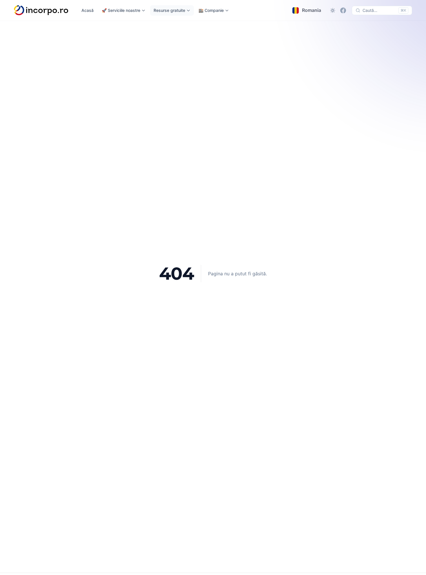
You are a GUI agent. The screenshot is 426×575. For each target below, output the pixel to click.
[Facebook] (343, 10)
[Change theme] (332, 10)
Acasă (87, 10)
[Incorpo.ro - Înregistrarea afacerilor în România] (41, 10)
